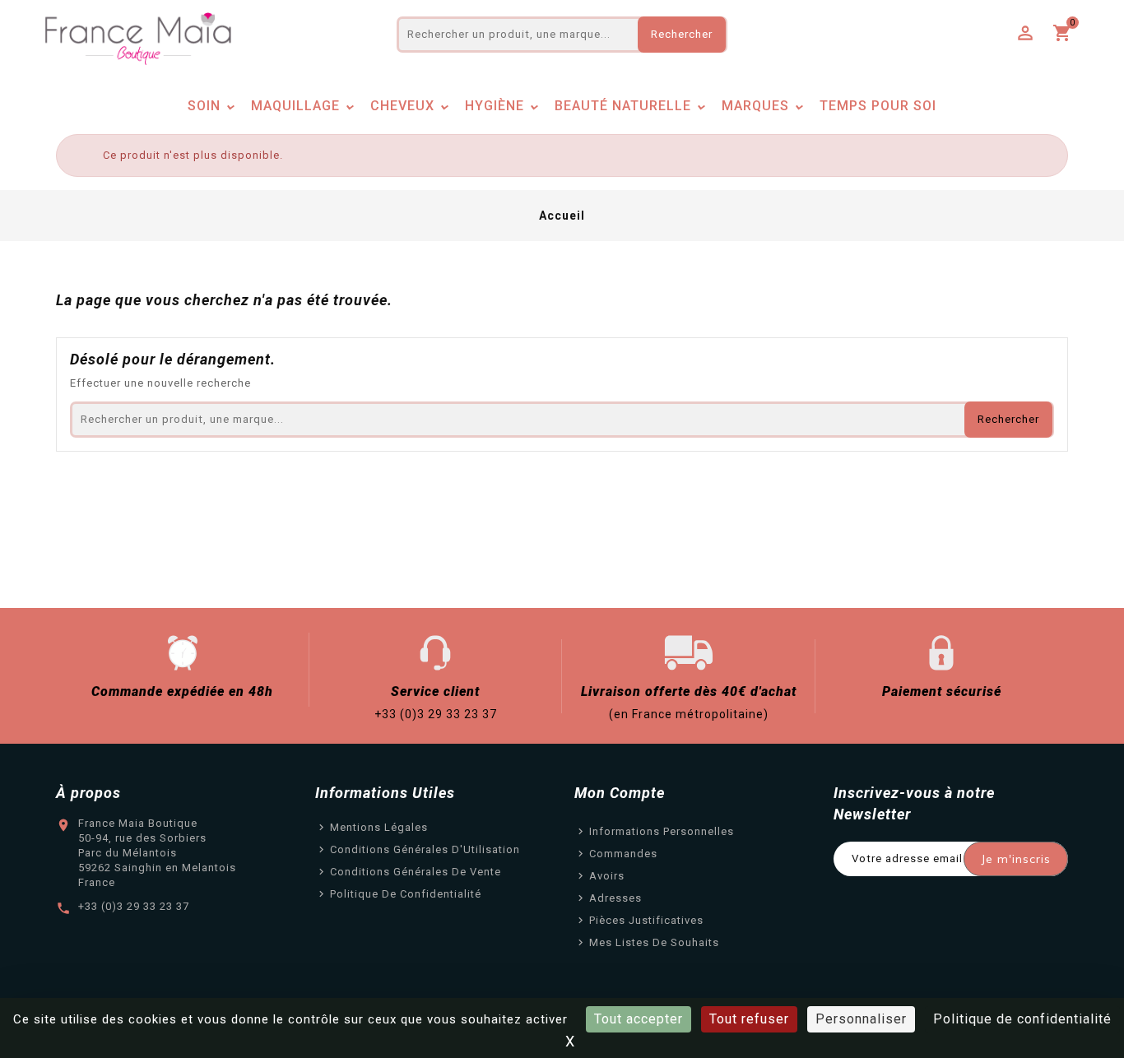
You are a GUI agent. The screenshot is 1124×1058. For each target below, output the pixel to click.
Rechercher (682, 34)
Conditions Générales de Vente (415, 871)
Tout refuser (749, 1019)
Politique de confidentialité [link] (1022, 1019)
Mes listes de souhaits (654, 942)
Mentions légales (379, 827)
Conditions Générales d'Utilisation (425, 849)
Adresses (615, 898)
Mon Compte (619, 792)
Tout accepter (638, 1019)
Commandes (623, 853)
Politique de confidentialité (405, 894)
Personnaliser (861, 1019)
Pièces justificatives (646, 920)
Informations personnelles (661, 831)
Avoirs (607, 876)
